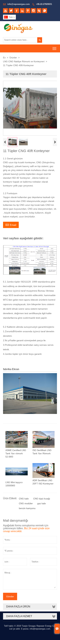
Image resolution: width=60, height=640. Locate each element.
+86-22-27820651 (44, 4)
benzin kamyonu (27, 508)
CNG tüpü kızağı (41, 498)
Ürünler (13, 57)
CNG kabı (24, 498)
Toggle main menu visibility (54, 48)
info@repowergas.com (18, 4)
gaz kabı (41, 503)
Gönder (10, 596)
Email (10, 224)
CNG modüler (26, 503)
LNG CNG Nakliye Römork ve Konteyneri (23, 61)
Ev (4, 57)
